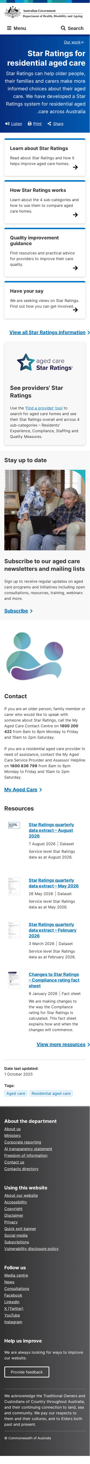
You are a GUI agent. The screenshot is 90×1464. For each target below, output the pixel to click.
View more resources (61, 1044)
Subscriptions (16, 1242)
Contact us (14, 1162)
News (9, 1282)
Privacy (11, 1222)
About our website (21, 1195)
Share (58, 123)
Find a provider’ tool (44, 408)
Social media (16, 1235)
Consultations (16, 1288)
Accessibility (15, 1202)
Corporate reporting (22, 1142)
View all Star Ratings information (47, 332)
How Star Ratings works (38, 190)
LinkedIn (11, 1301)
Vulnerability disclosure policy (31, 1248)
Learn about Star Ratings (39, 148)
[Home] (44, 12)
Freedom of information (25, 1155)
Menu (19, 28)
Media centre (16, 1275)
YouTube (12, 1315)
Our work (72, 42)
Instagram (13, 1321)
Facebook (13, 1295)
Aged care (15, 1093)
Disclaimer (13, 1215)
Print (37, 123)
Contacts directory (21, 1168)
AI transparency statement (28, 1148)
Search (76, 28)
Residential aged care (51, 1093)
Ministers (12, 1135)
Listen (16, 123)
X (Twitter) (13, 1308)
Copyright (13, 1208)
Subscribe (16, 611)
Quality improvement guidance (34, 240)
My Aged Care (20, 789)
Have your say (27, 291)
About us (12, 1128)
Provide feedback (27, 1372)
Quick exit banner (20, 1228)
